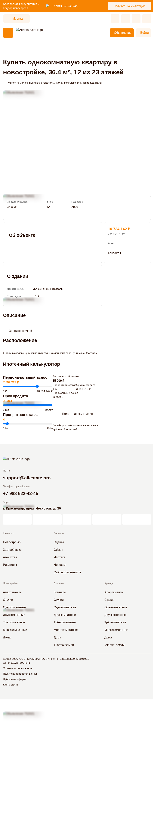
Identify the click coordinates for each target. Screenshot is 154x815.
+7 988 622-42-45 (64, 6)
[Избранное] (115, 18)
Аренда (108, 583)
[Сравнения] (125, 18)
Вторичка (59, 583)
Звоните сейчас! (20, 330)
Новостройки (10, 583)
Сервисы (59, 533)
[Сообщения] (136, 18)
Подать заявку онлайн (77, 413)
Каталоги (8, 533)
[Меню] (8, 33)
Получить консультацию (129, 6)
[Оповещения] (146, 18)
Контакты (114, 253)
